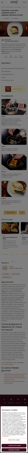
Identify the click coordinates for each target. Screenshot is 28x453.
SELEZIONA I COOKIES (14, 450)
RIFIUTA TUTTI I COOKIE (14, 440)
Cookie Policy (5, 436)
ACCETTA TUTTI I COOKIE (15, 445)
